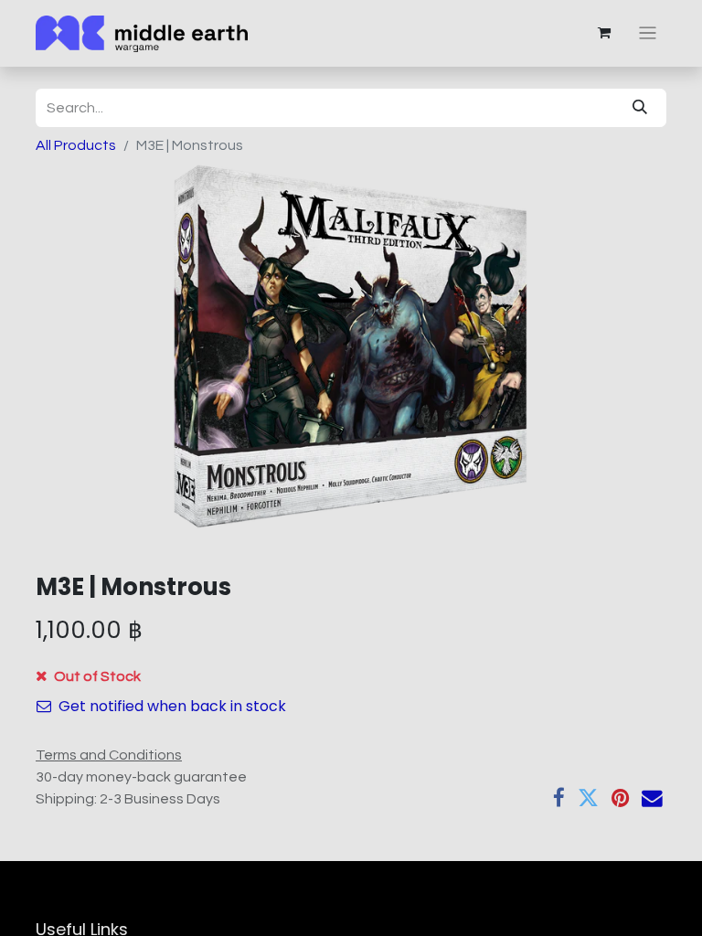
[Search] (639, 108)
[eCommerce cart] (604, 33)
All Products (76, 145)
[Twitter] (588, 798)
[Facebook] (559, 798)
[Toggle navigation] (647, 33)
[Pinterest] (620, 798)
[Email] (652, 798)
